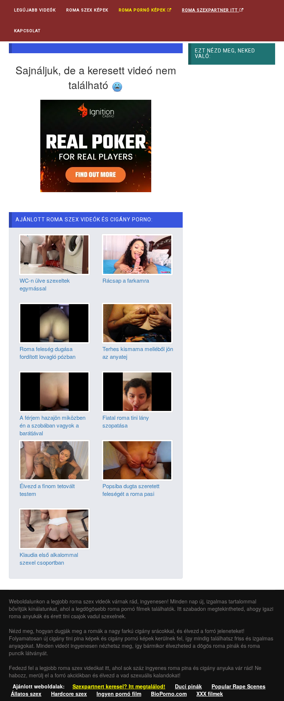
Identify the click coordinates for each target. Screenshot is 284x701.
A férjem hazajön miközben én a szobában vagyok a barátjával (52, 425)
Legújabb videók (35, 10)
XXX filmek (209, 693)
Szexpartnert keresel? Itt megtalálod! (118, 686)
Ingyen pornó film (119, 693)
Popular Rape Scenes (239, 686)
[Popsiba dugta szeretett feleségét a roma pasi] (137, 459)
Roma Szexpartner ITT (210, 10)
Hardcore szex (69, 693)
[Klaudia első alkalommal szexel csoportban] (54, 527)
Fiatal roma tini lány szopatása (125, 421)
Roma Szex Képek (87, 10)
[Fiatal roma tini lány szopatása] (137, 390)
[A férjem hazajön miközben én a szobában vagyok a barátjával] (54, 390)
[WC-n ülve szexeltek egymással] (54, 253)
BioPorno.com (169, 693)
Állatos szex (26, 693)
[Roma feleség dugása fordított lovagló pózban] (54, 322)
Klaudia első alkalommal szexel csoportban (49, 558)
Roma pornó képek (143, 10)
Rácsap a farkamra (125, 280)
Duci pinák (188, 686)
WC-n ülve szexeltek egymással (45, 284)
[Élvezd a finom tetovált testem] (54, 459)
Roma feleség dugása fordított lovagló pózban (47, 352)
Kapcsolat (27, 30)
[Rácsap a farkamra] (137, 253)
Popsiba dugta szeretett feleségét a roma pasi (130, 489)
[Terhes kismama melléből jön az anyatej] (137, 322)
